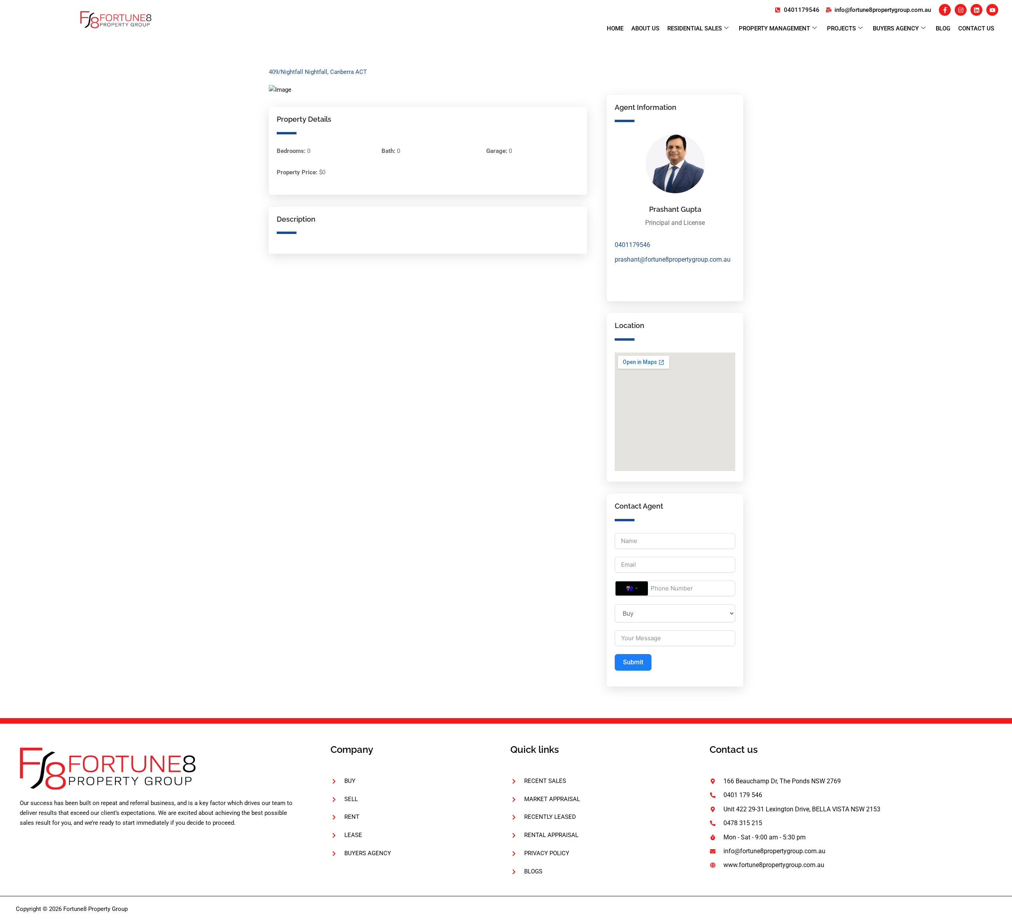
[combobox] (631, 588)
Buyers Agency (896, 28)
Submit (633, 662)
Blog (943, 28)
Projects (841, 28)
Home (615, 28)
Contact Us (976, 28)
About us (645, 28)
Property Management (774, 28)
